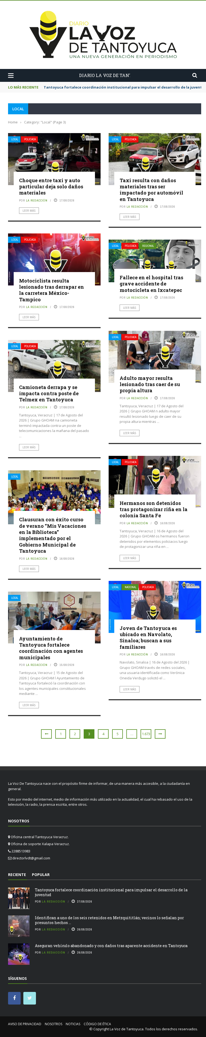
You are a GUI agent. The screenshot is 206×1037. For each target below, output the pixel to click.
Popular (41, 874)
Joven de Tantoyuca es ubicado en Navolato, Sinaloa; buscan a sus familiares (148, 637)
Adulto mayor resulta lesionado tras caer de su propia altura (150, 384)
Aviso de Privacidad (24, 1024)
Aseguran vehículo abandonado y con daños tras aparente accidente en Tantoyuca (111, 945)
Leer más (29, 210)
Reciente (17, 874)
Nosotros (53, 1024)
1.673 (146, 733)
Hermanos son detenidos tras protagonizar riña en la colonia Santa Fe (153, 509)
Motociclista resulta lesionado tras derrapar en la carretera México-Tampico (51, 290)
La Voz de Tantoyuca (127, 1029)
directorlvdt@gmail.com (31, 858)
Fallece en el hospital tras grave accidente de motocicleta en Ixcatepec (151, 283)
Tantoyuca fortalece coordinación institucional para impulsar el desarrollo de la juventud (111, 892)
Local (14, 139)
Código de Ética (97, 1024)
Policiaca (30, 139)
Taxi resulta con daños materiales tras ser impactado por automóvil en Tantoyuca (151, 189)
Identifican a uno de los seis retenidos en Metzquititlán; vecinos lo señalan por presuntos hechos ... (109, 920)
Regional (148, 246)
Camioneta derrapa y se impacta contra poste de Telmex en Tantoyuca (49, 393)
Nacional (130, 587)
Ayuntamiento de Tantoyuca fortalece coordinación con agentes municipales (51, 648)
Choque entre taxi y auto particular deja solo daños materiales (51, 186)
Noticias (73, 1024)
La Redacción (36, 200)
